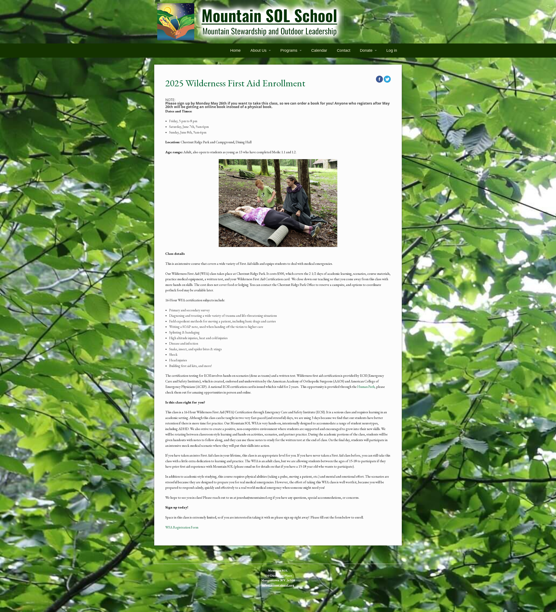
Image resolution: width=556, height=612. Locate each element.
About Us (258, 50)
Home (235, 50)
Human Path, (366, 386)
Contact (343, 50)
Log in (391, 50)
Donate (366, 50)
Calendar (319, 50)
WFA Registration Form (181, 527)
